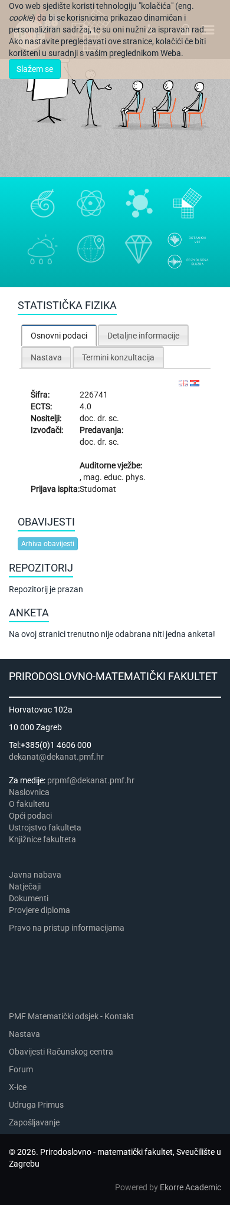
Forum (21, 1069)
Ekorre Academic (190, 1187)
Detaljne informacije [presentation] (143, 335)
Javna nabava (35, 874)
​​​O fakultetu (29, 804)
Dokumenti (28, 898)
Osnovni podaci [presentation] (59, 335)
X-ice (18, 1087)
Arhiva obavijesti (47, 544)
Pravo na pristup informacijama (68, 928)
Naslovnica (29, 792)
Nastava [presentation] (46, 357)
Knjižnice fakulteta (42, 839)
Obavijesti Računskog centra (61, 1051)
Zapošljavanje (34, 1122)
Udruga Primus (36, 1104)
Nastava (24, 1034)
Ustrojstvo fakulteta (45, 827)
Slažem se (35, 69)
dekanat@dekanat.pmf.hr (56, 756)
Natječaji (25, 886)
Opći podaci (30, 815)
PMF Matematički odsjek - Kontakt (71, 1016)
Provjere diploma (39, 910)
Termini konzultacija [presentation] (118, 357)
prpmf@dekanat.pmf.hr (90, 780)
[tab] (59, 335)
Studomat (98, 489)
